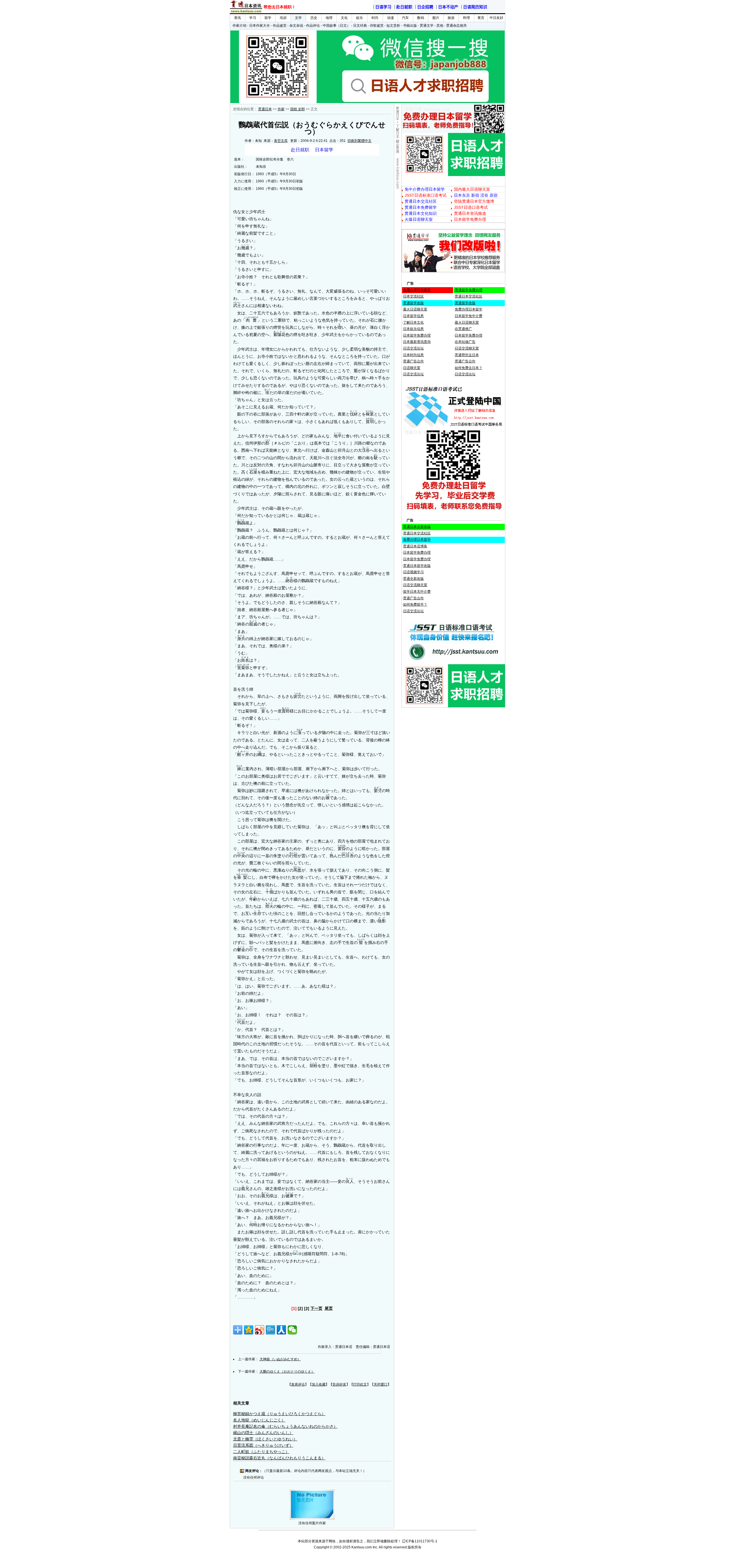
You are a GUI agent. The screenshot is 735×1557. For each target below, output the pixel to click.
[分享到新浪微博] (259, 1329)
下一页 (316, 1308)
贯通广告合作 (413, 361)
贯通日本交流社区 (468, 296)
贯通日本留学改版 (417, 566)
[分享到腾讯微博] (270, 1329)
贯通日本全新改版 (417, 527)
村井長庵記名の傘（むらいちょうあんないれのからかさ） (285, 1426)
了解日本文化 (413, 322)
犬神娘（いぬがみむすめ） (280, 1359)
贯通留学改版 (413, 303)
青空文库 (281, 141)
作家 (281, 109)
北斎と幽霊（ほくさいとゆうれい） (265, 1439)
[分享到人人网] (281, 1329)
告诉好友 (339, 1384)
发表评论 (298, 1384)
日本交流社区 (413, 296)
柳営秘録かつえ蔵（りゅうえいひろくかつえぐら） (279, 1413)
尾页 (329, 1308)
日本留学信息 (413, 316)
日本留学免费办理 (417, 335)
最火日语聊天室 (415, 309)
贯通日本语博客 (415, 546)
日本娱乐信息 (413, 329)
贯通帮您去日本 (467, 355)
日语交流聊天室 (467, 348)
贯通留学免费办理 (468, 290)
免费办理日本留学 (417, 290)
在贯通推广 (463, 329)
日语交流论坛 (413, 348)
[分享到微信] (292, 1329)
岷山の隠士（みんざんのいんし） (263, 1432)
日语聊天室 (411, 368)
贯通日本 (265, 109)
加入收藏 (319, 1384)
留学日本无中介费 (417, 592)
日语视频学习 (413, 572)
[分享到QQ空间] (248, 1329)
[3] (306, 1308)
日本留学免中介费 (468, 316)
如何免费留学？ (415, 604)
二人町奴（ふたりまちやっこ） (261, 1451)
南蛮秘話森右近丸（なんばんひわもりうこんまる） (279, 1458)
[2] (300, 1308)
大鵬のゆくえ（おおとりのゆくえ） (287, 1371)
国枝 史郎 (297, 109)
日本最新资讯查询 (417, 342)
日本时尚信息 (413, 355)
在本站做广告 (465, 342)
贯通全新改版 (413, 579)
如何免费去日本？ (468, 368)
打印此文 (360, 1384)
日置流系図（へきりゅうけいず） (263, 1445)
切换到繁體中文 (359, 141)
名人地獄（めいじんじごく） (259, 1420)
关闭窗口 (381, 1384)
